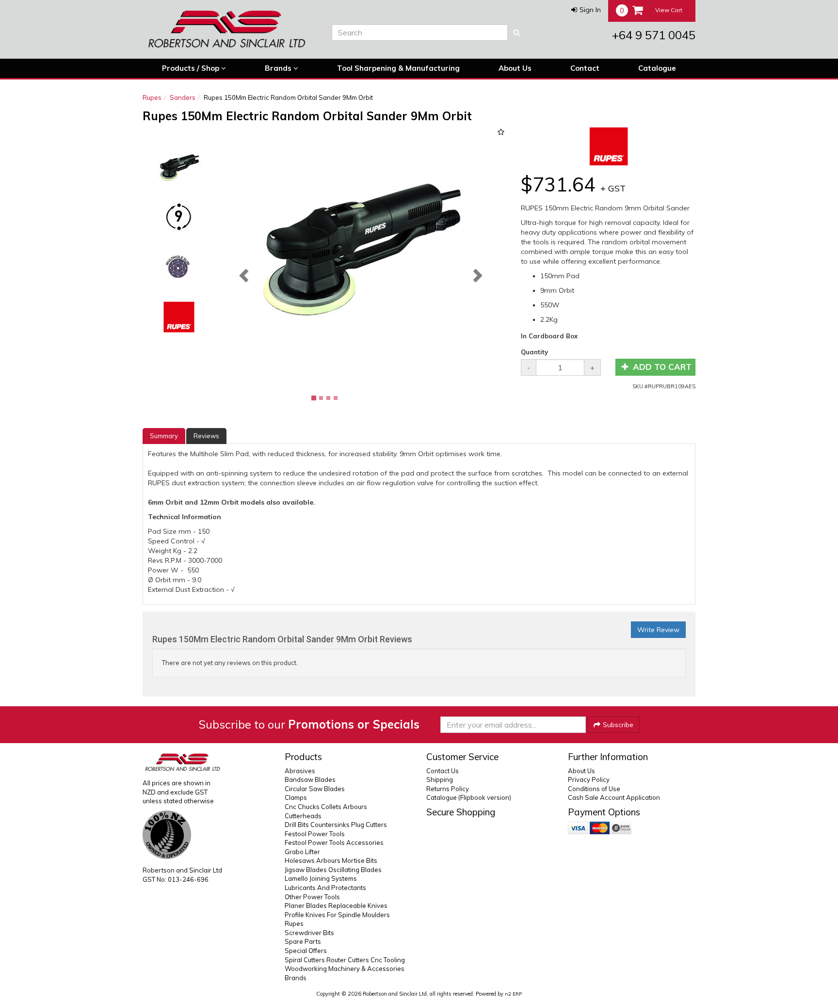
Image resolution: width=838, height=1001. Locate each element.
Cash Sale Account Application (614, 797)
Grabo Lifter (302, 852)
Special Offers (306, 950)
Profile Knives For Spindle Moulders (337, 915)
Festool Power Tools (315, 834)
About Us (515, 68)
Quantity (534, 352)
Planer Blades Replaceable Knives (336, 905)
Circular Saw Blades (315, 789)
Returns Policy (447, 789)
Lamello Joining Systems (321, 878)
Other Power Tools (312, 897)
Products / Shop (191, 68)
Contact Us (442, 771)
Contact (584, 68)
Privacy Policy (589, 779)
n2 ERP (513, 994)
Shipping (439, 779)
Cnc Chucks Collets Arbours (326, 806)
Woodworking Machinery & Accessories (344, 968)
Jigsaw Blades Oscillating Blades (333, 870)
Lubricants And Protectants (325, 887)
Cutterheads (303, 816)
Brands (279, 68)
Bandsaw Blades (310, 779)
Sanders (182, 97)
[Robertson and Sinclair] (230, 29)
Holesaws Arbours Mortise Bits (331, 860)
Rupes (152, 97)
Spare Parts (303, 941)
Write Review (658, 629)
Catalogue (657, 68)
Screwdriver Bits (309, 933)
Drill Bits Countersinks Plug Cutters (336, 824)
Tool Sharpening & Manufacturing (398, 68)
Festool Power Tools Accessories (334, 842)
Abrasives (300, 771)
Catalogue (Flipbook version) (468, 797)
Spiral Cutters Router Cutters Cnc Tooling (345, 960)
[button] (586, 9)
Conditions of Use (594, 789)
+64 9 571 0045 (653, 35)
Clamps (296, 797)
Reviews (206, 436)
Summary (164, 436)
